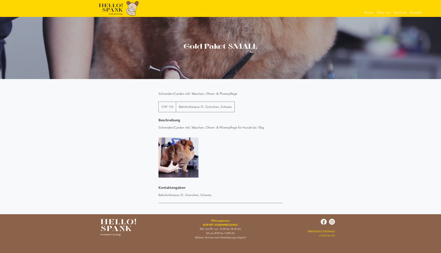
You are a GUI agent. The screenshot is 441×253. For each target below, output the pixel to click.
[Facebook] (324, 222)
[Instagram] (332, 222)
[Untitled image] (178, 158)
